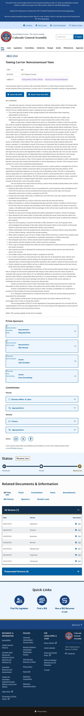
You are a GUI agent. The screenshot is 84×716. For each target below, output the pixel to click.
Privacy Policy (27, 667)
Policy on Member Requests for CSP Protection (50, 662)
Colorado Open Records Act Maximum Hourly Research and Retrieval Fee (8, 657)
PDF (79, 524)
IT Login (47, 670)
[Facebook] (30, 438)
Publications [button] (68, 48)
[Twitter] (23, 438)
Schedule (29, 25)
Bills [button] (2, 48)
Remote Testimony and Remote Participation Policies (29, 651)
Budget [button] (50, 48)
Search (79, 37)
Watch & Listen (77, 25)
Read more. (66, 5)
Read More (70, 11)
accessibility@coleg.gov (14, 448)
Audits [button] (58, 48)
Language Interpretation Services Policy (28, 639)
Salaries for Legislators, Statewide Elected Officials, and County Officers (9, 682)
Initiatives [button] (41, 48)
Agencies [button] (79, 48)
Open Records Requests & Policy (29, 660)
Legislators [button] (18, 48)
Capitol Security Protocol (7, 646)
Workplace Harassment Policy (29, 685)
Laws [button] (9, 48)
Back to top (76, 625)
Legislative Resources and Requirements (7, 669)
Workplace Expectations (27, 678)
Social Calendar (49, 648)
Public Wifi (26, 672)
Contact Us (71, 653)
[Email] (15, 438)
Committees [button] (29, 48)
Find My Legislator (59, 25)
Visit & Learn (42, 25)
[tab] (7, 493)
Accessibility (6, 640)
